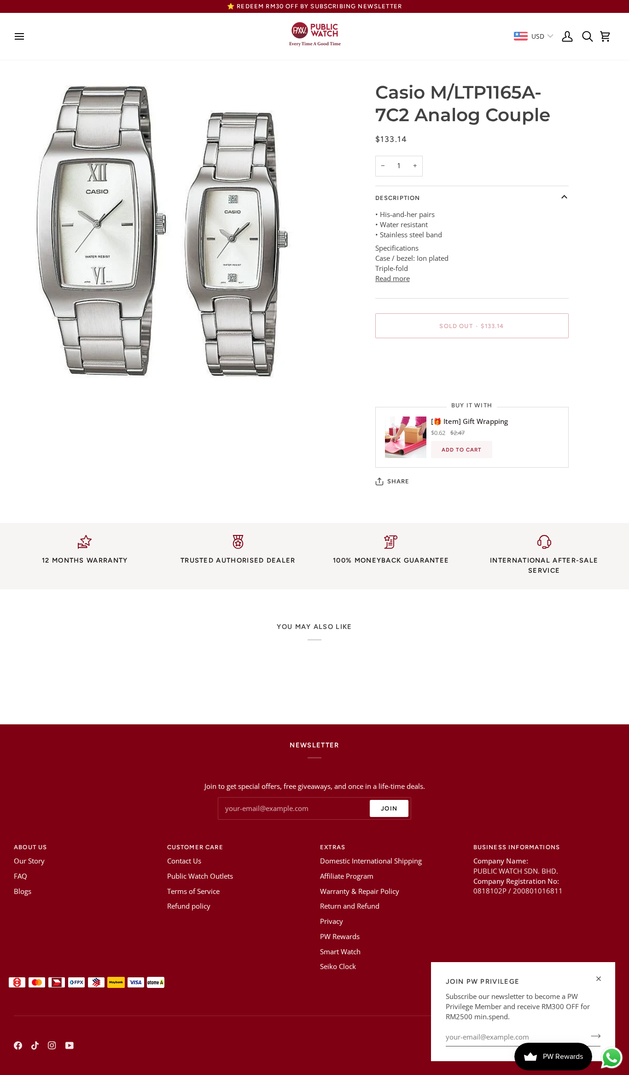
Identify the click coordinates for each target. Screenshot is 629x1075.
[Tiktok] (35, 1045)
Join (389, 808)
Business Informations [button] (516, 847)
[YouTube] (69, 1045)
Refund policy (188, 906)
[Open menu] (22, 36)
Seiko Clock (338, 966)
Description (397, 197)
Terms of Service (193, 891)
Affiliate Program (346, 876)
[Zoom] (31, 365)
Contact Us (184, 861)
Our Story (29, 861)
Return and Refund (349, 906)
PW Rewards (340, 936)
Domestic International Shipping (371, 861)
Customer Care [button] (195, 847)
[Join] (592, 1035)
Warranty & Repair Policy (359, 891)
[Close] (602, 978)
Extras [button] (332, 847)
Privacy (331, 921)
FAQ (20, 876)
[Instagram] (52, 1045)
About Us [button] (30, 847)
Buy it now (472, 357)
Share (398, 481)
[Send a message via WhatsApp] (611, 1057)
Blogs (22, 891)
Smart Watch (340, 951)
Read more (392, 278)
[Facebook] (18, 1045)
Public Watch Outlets (200, 876)
